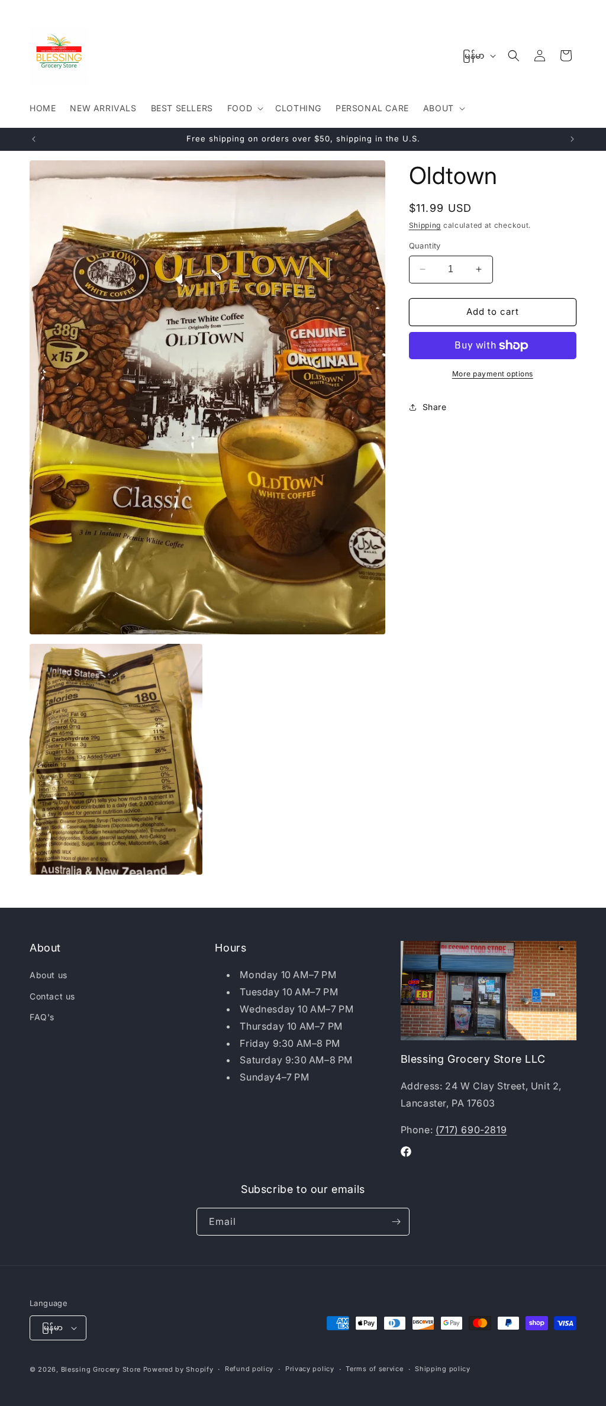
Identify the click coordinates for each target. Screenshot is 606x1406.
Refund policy (249, 1369)
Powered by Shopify (178, 1369)
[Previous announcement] (34, 139)
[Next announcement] (572, 139)
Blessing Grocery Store (101, 1369)
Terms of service (374, 1369)
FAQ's (42, 1017)
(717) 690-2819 (471, 1130)
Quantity (425, 245)
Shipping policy (442, 1369)
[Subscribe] (396, 1222)
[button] (244, 108)
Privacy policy (309, 1369)
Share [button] (435, 407)
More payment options (492, 373)
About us (48, 975)
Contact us (52, 996)
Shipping (425, 225)
